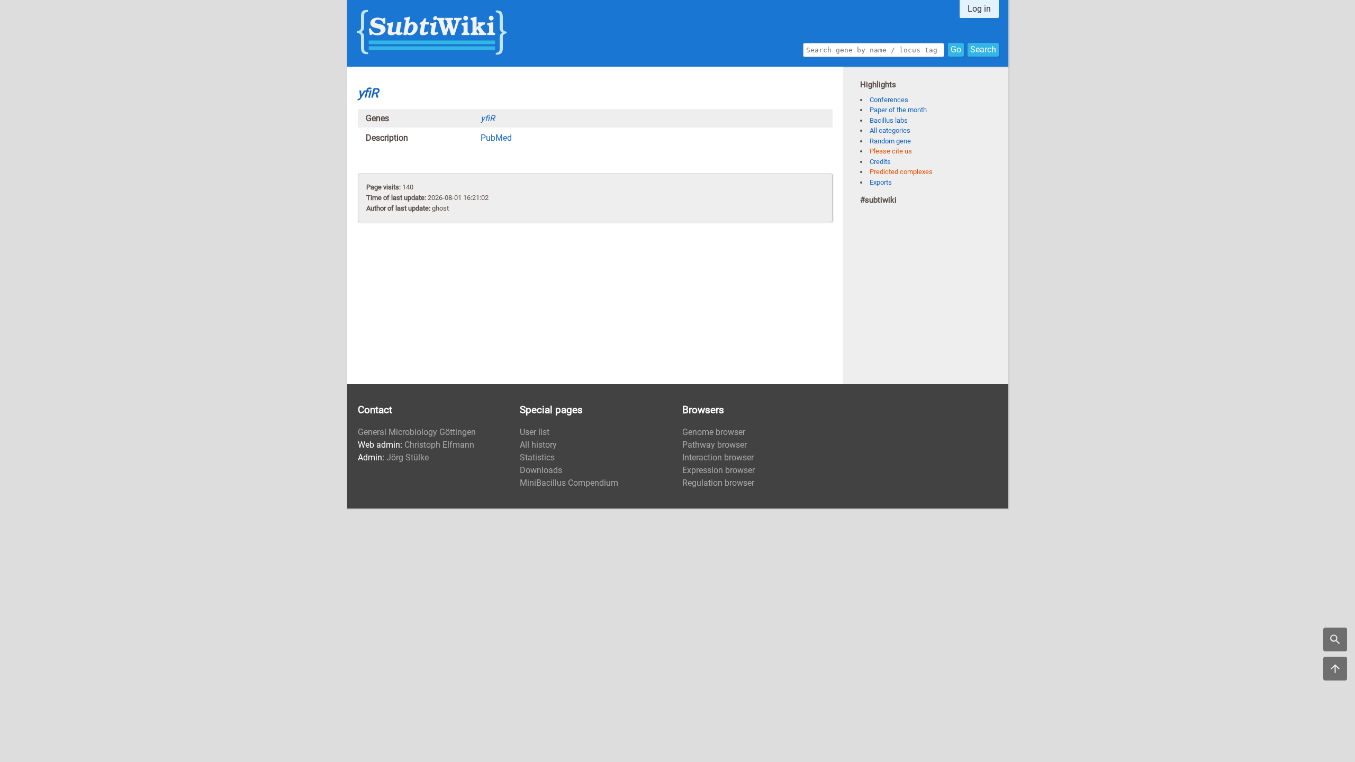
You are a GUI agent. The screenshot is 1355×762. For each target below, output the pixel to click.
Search (983, 49)
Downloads (541, 470)
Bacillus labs (889, 120)
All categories (890, 130)
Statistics (537, 457)
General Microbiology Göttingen (417, 432)
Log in (979, 9)
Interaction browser (718, 457)
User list (534, 432)
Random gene (890, 141)
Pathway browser (714, 445)
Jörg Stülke (407, 457)
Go (956, 49)
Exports (881, 182)
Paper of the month (898, 110)
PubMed (496, 138)
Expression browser (718, 470)
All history (538, 445)
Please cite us (891, 151)
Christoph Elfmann (439, 445)
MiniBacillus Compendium (569, 483)
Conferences (889, 100)
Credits (880, 162)
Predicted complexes (901, 172)
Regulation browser (718, 483)
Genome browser (713, 432)
